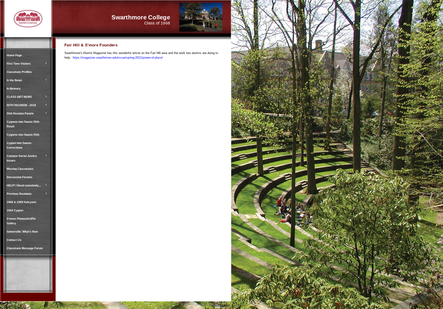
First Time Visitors (17, 64)
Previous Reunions (18, 194)
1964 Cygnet (15, 210)
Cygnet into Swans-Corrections (19, 145)
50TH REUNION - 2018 (20, 105)
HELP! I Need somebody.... (22, 186)
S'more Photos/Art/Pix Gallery (21, 221)
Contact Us (14, 240)
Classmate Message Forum (25, 248)
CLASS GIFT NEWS (18, 97)
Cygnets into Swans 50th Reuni (23, 124)
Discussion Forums (19, 177)
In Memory (14, 88)
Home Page (14, 55)
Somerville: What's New (22, 231)
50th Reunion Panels (19, 114)
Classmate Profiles (19, 72)
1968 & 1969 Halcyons (21, 202)
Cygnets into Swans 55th (23, 134)
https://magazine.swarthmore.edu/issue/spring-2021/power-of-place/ (118, 57)
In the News (13, 80)
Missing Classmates (20, 169)
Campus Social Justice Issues (20, 158)
